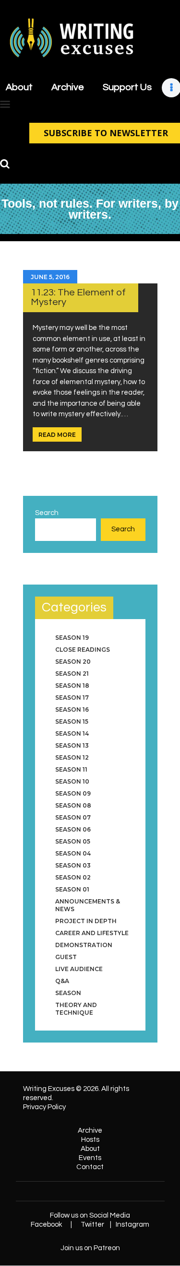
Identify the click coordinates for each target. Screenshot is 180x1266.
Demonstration (83, 945)
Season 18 (72, 685)
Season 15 (71, 721)
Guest (66, 957)
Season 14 (72, 733)
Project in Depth (86, 921)
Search (47, 512)
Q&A (62, 981)
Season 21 (72, 673)
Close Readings (82, 649)
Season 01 (72, 889)
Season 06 (73, 829)
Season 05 (72, 841)
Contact (90, 1167)
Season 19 (72, 637)
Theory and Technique (76, 1008)
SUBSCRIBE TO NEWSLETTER (106, 133)
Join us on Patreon (90, 1248)
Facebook (46, 1224)
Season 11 (71, 769)
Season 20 (73, 661)
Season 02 (73, 877)
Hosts (90, 1139)
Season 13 (72, 745)
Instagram (132, 1224)
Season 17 (72, 697)
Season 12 (72, 757)
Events (90, 1157)
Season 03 (73, 865)
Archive (90, 1130)
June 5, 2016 (50, 277)
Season (68, 992)
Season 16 (72, 709)
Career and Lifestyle (92, 933)
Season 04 (73, 853)
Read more (57, 434)
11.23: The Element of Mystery (78, 297)
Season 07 (73, 817)
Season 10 (72, 781)
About (90, 1148)
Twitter (92, 1224)
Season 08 (73, 805)
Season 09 (73, 793)
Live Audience (79, 969)
